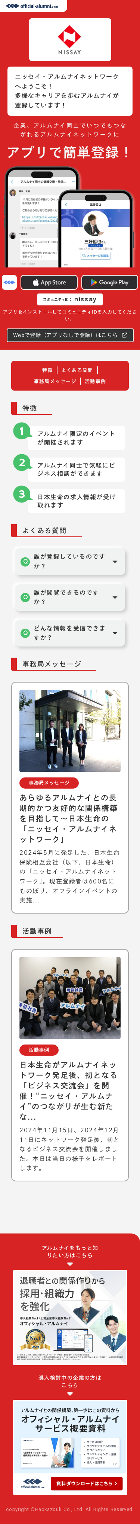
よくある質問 (77, 370)
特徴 (47, 370)
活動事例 (95, 381)
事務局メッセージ (55, 381)
